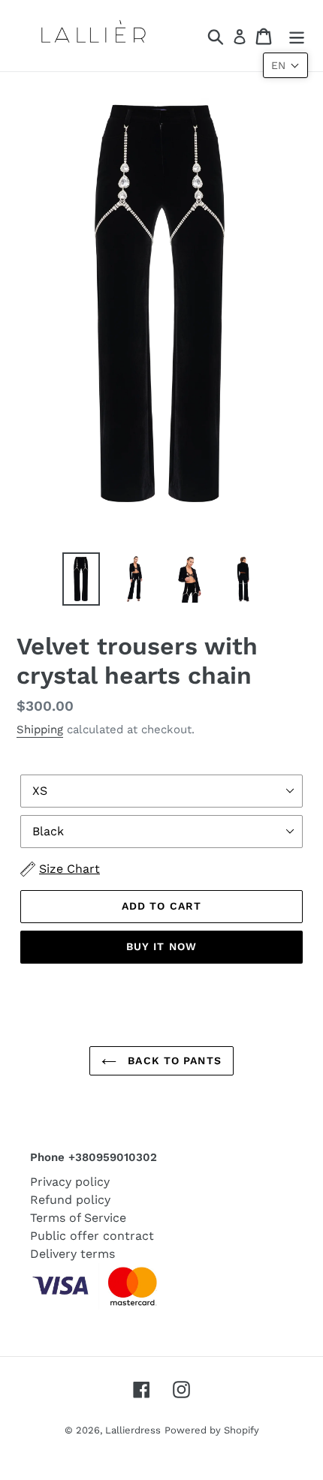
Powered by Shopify (212, 1430)
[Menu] (296, 36)
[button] (285, 65)
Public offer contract (92, 1236)
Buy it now (161, 946)
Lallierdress (133, 1430)
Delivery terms (72, 1254)
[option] (81, 579)
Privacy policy (70, 1182)
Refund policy (70, 1200)
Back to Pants (173, 1060)
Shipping (40, 729)
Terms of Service (78, 1218)
